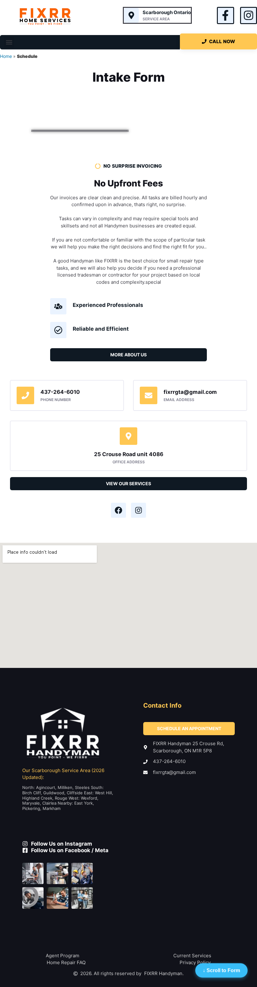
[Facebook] (118, 510)
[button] (9, 42)
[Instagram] (248, 15)
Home (6, 56)
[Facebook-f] (225, 15)
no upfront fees (128, 183)
